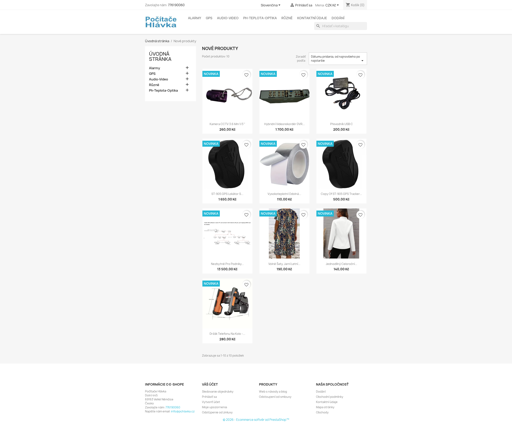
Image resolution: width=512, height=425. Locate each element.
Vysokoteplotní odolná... (284, 194)
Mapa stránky (325, 407)
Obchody (322, 412)
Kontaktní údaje (312, 18)
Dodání (338, 18)
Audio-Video (228, 18)
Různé (287, 18)
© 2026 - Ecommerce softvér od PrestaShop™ (256, 420)
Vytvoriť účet (211, 402)
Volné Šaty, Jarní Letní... (284, 264)
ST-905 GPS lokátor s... (227, 194)
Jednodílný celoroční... (341, 264)
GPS (209, 18)
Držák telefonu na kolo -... (227, 334)
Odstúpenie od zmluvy (217, 412)
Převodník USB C (341, 124)
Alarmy (194, 18)
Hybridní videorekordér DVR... (284, 124)
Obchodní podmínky (329, 397)
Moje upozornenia (214, 407)
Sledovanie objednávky (217, 391)
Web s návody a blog (273, 391)
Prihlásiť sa (209, 397)
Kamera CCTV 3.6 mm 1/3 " (227, 124)
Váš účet (210, 384)
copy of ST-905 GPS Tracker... (341, 194)
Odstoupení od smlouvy (275, 397)
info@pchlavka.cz (183, 411)
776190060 (176, 5)
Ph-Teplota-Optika (260, 18)
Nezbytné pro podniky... (227, 264)
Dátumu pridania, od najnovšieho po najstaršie (338, 59)
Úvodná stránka (160, 56)
